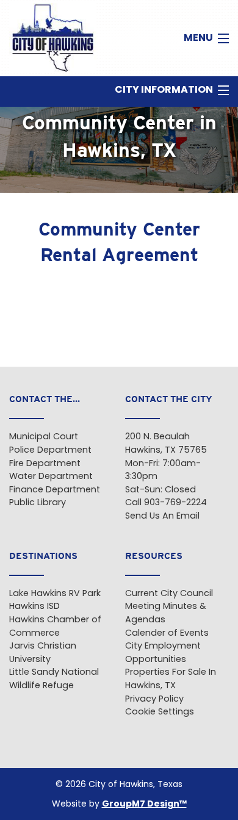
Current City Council (169, 594)
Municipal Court (43, 437)
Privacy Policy (154, 699)
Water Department (51, 476)
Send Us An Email (162, 516)
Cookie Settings (159, 712)
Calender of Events (167, 633)
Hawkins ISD (34, 606)
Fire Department (45, 464)
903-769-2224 (175, 503)
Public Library (37, 503)
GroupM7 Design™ (144, 804)
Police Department (50, 450)
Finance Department (54, 490)
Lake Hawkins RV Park (55, 594)
